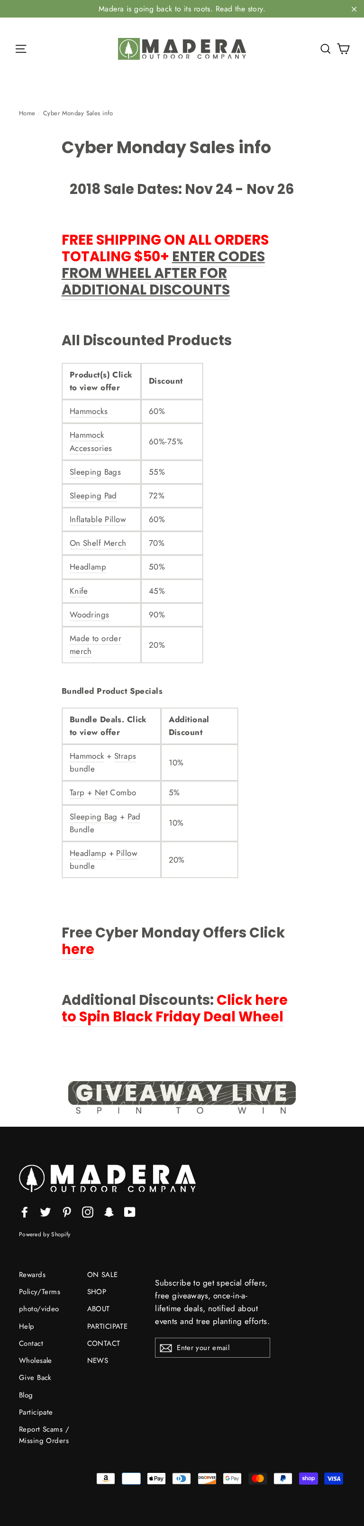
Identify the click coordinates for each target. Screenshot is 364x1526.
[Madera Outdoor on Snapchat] (109, 1210)
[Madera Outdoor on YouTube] (130, 1210)
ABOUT (98, 1309)
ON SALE (102, 1274)
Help (27, 1326)
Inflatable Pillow (98, 519)
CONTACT (103, 1343)
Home (27, 113)
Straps (125, 756)
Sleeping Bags (95, 472)
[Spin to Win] (182, 1097)
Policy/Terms (39, 1292)
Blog (26, 1395)
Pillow (126, 853)
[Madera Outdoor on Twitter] (45, 1210)
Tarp (77, 792)
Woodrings (89, 614)
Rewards (32, 1274)
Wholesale (35, 1360)
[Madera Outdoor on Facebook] (24, 1210)
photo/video (39, 1309)
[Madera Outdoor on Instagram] (87, 1210)
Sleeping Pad (93, 495)
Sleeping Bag (94, 816)
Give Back (35, 1377)
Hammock (87, 756)
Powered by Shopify (44, 1234)
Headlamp (88, 566)
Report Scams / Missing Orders (44, 1435)
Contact (31, 1343)
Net (101, 792)
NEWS (98, 1360)
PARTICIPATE (107, 1326)
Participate (36, 1412)
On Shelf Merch (98, 543)
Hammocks (89, 411)
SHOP (97, 1292)
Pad (133, 816)
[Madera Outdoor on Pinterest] (67, 1210)
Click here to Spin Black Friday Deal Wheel (175, 1008)
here (78, 949)
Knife (79, 591)
